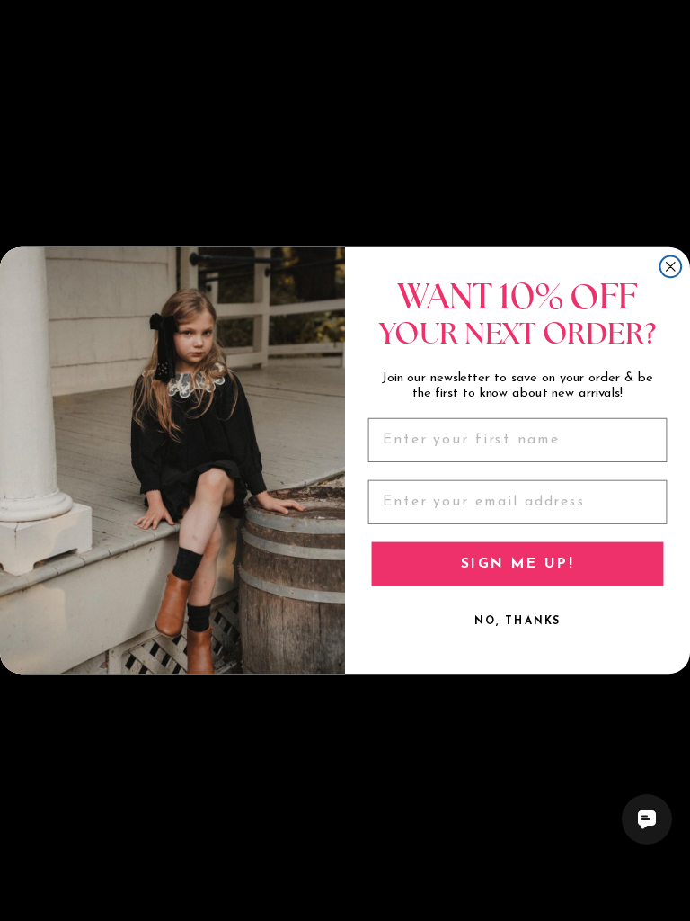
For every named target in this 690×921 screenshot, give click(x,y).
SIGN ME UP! (517, 564)
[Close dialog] (671, 266)
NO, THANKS (517, 621)
